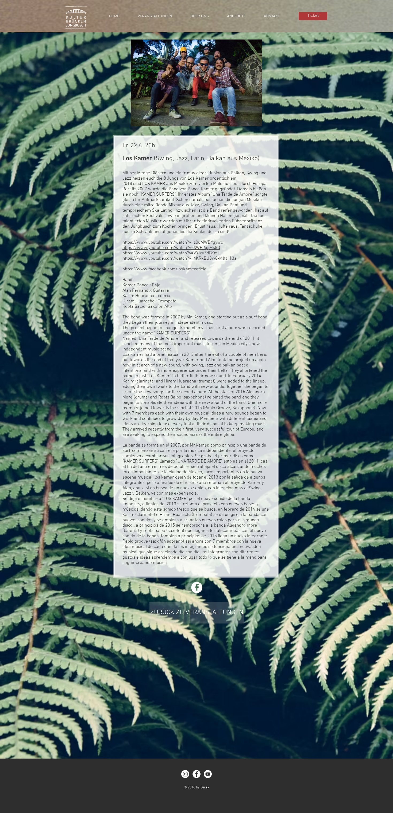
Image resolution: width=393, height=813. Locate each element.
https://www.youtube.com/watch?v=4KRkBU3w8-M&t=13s (179, 258)
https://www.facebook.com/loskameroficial (164, 269)
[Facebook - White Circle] (196, 774)
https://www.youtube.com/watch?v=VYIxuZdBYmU (171, 253)
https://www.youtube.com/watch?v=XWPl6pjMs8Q (171, 248)
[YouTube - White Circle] (208, 774)
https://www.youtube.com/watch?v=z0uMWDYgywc (172, 242)
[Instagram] (185, 774)
